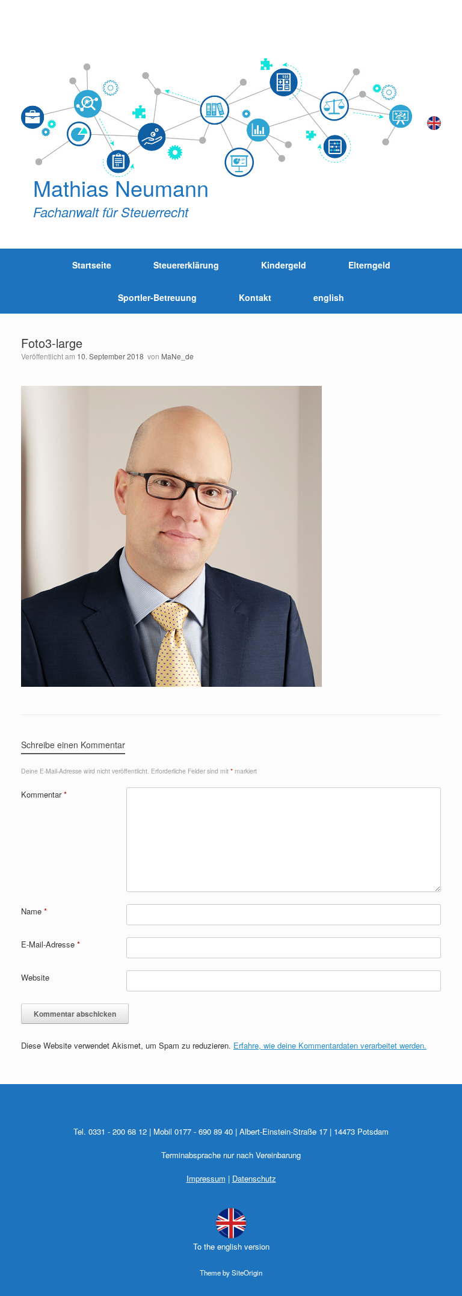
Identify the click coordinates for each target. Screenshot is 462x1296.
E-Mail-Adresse (50, 944)
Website (35, 977)
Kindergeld (283, 265)
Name (34, 911)
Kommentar (44, 794)
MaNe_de (177, 356)
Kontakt (255, 297)
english (328, 297)
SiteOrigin (247, 1272)
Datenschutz (254, 1178)
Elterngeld (369, 265)
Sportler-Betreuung (157, 297)
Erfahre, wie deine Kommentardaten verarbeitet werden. (330, 1045)
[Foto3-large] (171, 683)
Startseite (91, 265)
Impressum (206, 1178)
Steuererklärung (186, 265)
